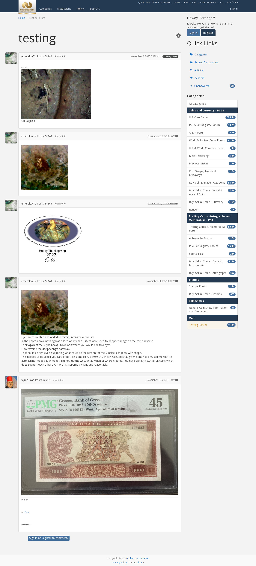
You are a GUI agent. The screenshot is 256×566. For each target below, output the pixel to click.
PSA (186, 2)
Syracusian (27, 380)
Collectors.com (208, 2)
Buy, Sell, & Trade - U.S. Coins (211, 182)
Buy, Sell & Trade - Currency (211, 202)
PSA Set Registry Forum (211, 246)
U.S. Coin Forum (211, 117)
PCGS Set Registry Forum (211, 125)
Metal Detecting (211, 156)
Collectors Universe (137, 558)
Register (46, 538)
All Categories (197, 103)
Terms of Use (136, 562)
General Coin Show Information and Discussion (211, 309)
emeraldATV (28, 56)
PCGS (177, 2)
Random (211, 209)
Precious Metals (211, 163)
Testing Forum (171, 56)
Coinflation (233, 2)
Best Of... (95, 8)
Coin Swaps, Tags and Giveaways (211, 173)
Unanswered (214, 86)
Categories (45, 8)
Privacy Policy (119, 562)
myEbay (25, 512)
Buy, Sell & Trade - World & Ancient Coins (211, 192)
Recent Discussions (206, 62)
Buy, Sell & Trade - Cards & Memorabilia (211, 263)
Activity (81, 8)
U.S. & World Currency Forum (211, 148)
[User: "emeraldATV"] (11, 58)
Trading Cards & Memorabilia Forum (211, 228)
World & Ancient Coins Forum (211, 140)
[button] (178, 35)
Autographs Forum (211, 238)
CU (221, 2)
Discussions (64, 8)
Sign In (234, 8)
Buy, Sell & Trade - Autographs (211, 273)
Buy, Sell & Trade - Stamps (211, 294)
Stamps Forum (211, 286)
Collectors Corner (161, 2)
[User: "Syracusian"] (11, 382)
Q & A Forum (211, 132)
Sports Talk (211, 253)
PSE (194, 2)
